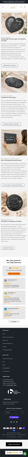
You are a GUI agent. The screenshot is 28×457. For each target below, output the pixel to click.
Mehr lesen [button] (7, 302)
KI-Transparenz (6, 371)
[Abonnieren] (21, 412)
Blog (4, 365)
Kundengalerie (6, 368)
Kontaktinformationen (21, 434)
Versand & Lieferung (8, 358)
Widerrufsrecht (13, 436)
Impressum (5, 340)
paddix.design (7, 399)
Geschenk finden (8, 248)
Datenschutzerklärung (8, 337)
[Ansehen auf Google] (5, 280)
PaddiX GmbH (13, 432)
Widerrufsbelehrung (7, 343)
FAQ (4, 361)
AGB (4, 334)
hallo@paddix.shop (11, 385)
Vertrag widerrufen (7, 349)
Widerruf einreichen (14, 444)
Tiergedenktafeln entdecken (11, 124)
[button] (2, 7)
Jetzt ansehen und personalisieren (12, 185)
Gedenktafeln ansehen (9, 65)
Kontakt (4, 346)
